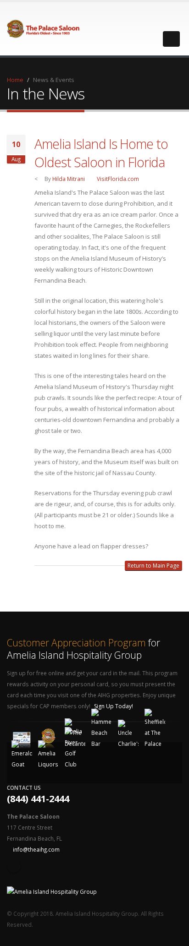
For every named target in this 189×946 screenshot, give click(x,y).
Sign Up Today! (114, 706)
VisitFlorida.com (118, 178)
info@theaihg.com (36, 849)
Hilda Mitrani (68, 178)
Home (15, 80)
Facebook (14, 866)
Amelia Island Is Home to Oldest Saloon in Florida (101, 153)
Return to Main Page (153, 565)
